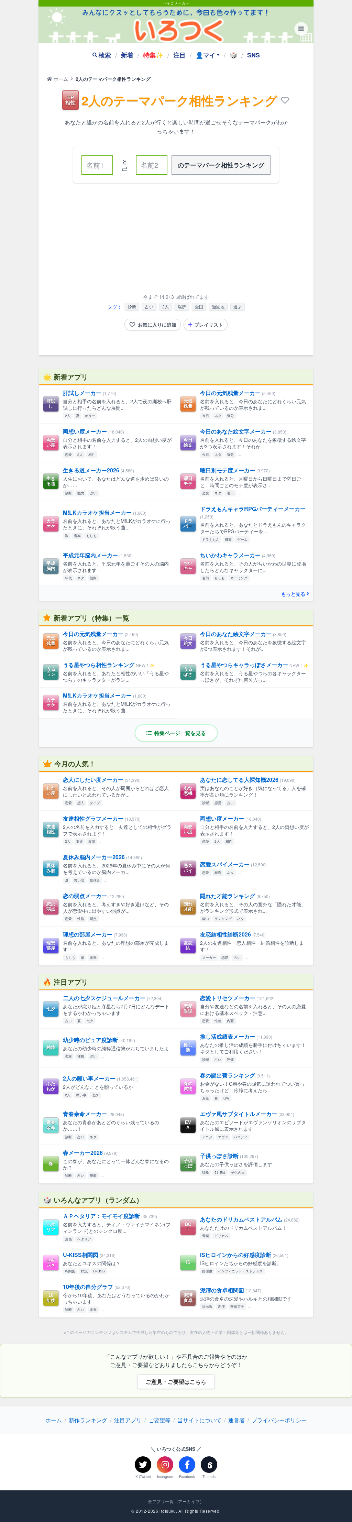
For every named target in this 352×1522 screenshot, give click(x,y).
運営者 (236, 1420)
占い (149, 306)
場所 (182, 306)
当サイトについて (199, 1420)
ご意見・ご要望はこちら (176, 1382)
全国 (199, 306)
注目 (179, 55)
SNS (253, 55)
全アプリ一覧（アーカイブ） (176, 1501)
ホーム (60, 78)
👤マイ (206, 55)
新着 (127, 55)
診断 (132, 306)
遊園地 (218, 306)
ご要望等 (159, 1420)
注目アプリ (128, 1420)
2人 (165, 306)
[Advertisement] (176, 239)
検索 (105, 55)
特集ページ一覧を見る (179, 733)
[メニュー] (301, 29)
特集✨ (153, 55)
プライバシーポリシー (279, 1420)
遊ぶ (237, 306)
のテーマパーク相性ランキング (221, 165)
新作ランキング (88, 1420)
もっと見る (293, 593)
